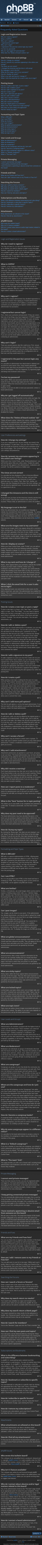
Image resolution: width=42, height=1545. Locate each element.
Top (40, 260)
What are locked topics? (8, 131)
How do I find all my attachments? (11, 216)
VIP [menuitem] (20, 19)
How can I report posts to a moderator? (13, 103)
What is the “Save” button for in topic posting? (15, 105)
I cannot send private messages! (11, 162)
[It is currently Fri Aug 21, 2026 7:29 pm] (37, 25)
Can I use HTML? (6, 119)
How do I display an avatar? (9, 74)
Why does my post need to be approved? (14, 107)
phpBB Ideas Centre (9, 1476)
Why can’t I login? (6, 45)
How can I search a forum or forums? (12, 185)
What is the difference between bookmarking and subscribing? (20, 200)
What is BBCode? (6, 117)
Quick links (2, 20)
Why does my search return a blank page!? (14, 189)
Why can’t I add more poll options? (12, 94)
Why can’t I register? (7, 41)
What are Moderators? (8, 142)
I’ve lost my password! (8, 49)
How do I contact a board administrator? (13, 231)
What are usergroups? (8, 144)
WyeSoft (7, 19)
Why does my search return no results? (13, 187)
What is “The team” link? (8, 154)
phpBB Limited (13, 1460)
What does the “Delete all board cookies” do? (15, 53)
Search (4, 23)
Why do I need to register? (9, 37)
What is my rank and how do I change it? (13, 76)
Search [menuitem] (40, 26)
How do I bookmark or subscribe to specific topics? (17, 202)
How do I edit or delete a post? (10, 88)
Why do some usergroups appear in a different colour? (18, 150)
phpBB (37, 518)
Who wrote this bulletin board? (10, 223)
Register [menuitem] (41, 20)
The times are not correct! (9, 66)
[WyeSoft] (21, 9)
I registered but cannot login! (10, 43)
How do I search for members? (10, 191)
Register (17, 23)
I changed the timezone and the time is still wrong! (16, 68)
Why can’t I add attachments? (10, 99)
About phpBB (15, 1464)
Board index (12, 1536)
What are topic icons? (8, 133)
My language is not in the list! (10, 70)
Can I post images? (7, 123)
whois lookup (13, 1495)
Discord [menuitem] (26, 19)
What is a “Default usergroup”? (10, 152)
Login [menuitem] (37, 20)
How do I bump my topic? (9, 109)
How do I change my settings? (10, 60)
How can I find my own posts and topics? (14, 193)
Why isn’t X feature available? (10, 225)
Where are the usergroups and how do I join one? (16, 146)
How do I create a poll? (8, 92)
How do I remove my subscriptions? (12, 206)
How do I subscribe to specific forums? (13, 204)
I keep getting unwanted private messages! (14, 164)
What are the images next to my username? (14, 72)
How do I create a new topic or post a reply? (14, 86)
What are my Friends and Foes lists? (12, 175)
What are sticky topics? (8, 129)
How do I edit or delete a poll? (10, 95)
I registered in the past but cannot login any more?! (17, 47)
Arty (23, 1541)
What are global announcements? (11, 125)
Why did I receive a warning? (10, 101)
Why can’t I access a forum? (10, 97)
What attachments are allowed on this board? (15, 214)
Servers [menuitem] (14, 19)
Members (31, 20)
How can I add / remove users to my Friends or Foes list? (19, 177)
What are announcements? (9, 127)
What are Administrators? (9, 140)
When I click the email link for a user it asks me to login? (19, 78)
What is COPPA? (6, 39)
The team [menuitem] (34, 1536)
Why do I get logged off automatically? (13, 51)
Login (10, 23)
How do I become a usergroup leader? (13, 148)
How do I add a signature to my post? (12, 89)
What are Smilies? (6, 121)
